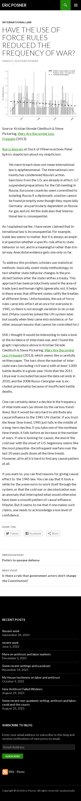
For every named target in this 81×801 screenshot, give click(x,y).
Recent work (10, 631)
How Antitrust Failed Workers (22, 689)
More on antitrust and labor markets (26, 654)
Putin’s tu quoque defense (21, 557)
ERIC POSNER (14, 5)
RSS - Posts (17, 772)
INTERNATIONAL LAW (17, 22)
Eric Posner (30, 61)
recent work (10, 642)
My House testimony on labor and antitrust (31, 677)
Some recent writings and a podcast (26, 666)
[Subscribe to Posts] (5, 772)
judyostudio (68, 790)
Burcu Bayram (12, 149)
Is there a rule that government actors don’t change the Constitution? (39, 576)
